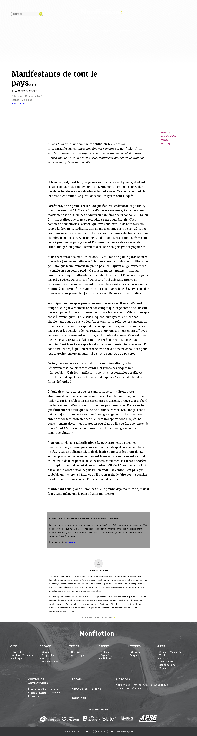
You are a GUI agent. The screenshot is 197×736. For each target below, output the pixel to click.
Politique (17, 658)
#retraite (165, 132)
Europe (46, 658)
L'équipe (136, 685)
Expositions (35, 696)
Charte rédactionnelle (155, 684)
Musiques (175, 652)
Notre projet (123, 685)
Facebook (92, 731)
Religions (106, 658)
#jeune (164, 140)
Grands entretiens (87, 688)
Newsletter (184, 14)
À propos (123, 679)
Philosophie (107, 652)
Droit (15, 652)
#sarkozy (165, 143)
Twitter (97, 731)
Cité (53, 31)
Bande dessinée (168, 665)
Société (16, 655)
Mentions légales (125, 731)
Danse (162, 668)
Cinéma (163, 652)
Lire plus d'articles (97, 617)
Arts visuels (166, 658)
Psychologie (107, 655)
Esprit (106, 31)
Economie (28, 655)
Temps (88, 31)
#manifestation (168, 136)
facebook (163, 14)
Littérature (136, 652)
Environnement (51, 661)
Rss (178, 14)
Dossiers (79, 698)
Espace (70, 31)
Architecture (166, 661)
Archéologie (77, 655)
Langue (134, 655)
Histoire (75, 652)
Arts (143, 31)
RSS (101, 731)
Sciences (25, 652)
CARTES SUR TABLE (27, 91)
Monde (45, 652)
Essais (77, 679)
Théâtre (163, 655)
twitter (168, 14)
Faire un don (123, 688)
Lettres (125, 31)
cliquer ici (71, 542)
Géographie (48, 655)
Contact (136, 688)
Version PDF (18, 103)
